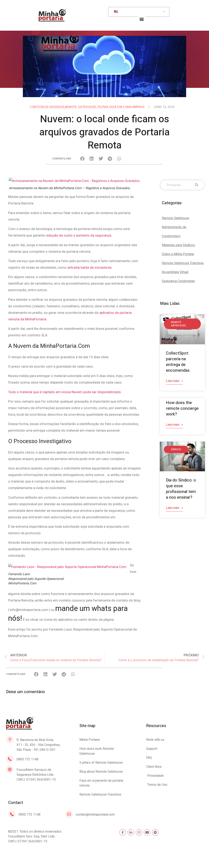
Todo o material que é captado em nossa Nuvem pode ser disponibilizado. (65, 392)
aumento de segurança (93, 235)
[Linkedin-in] (131, 832)
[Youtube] (147, 832)
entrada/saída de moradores (89, 267)
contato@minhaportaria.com (95, 814)
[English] (138, 12)
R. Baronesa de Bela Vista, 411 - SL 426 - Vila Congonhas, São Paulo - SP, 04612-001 (38, 745)
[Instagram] (139, 832)
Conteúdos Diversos (47, 107)
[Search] (196, 185)
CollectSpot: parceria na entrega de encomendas (178, 361)
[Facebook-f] (122, 832)
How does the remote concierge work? (182, 408)
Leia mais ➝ (174, 380)
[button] (141, 19)
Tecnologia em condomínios (121, 107)
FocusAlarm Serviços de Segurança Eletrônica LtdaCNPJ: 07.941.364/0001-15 (36, 774)
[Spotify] (155, 832)
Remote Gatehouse (80, 107)
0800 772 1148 (27, 759)
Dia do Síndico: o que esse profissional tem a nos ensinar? (181, 488)
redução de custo (59, 235)
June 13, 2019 (163, 107)
